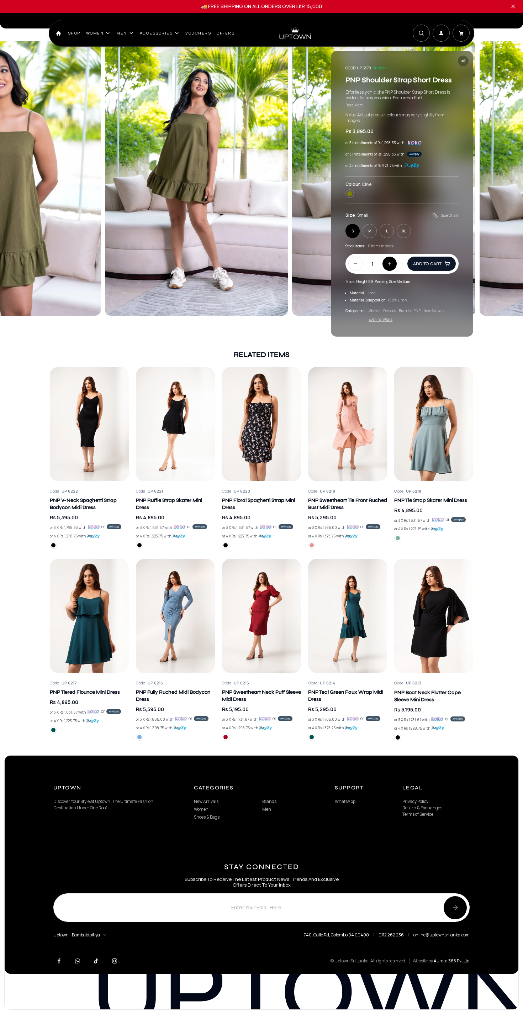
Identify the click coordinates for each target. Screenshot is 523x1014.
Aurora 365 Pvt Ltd (452, 961)
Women (95, 33)
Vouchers (198, 33)
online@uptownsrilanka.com (441, 935)
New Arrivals (433, 310)
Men (121, 33)
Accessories (156, 33)
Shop (74, 33)
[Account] (441, 33)
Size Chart (450, 215)
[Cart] (461, 33)
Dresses (389, 310)
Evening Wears (380, 319)
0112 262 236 (391, 935)
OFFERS (225, 33)
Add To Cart (427, 263)
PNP (417, 310)
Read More (354, 105)
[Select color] (53, 545)
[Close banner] (513, 6)
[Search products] (421, 33)
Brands (405, 310)
